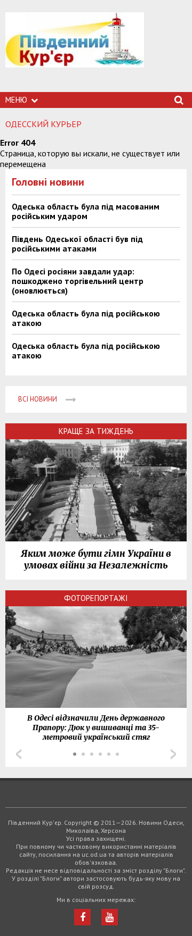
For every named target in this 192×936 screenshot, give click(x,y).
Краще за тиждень (96, 431)
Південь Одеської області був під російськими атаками (77, 243)
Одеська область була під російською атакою (86, 318)
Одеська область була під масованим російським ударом (85, 211)
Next (173, 754)
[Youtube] (109, 917)
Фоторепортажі (96, 598)
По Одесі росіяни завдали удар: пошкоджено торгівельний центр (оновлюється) (77, 281)
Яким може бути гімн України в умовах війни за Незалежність (96, 559)
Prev (18, 754)
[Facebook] (82, 917)
